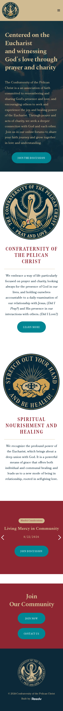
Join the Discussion (31, 158)
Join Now (31, 618)
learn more (31, 327)
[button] (46, 10)
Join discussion (31, 551)
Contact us (31, 633)
